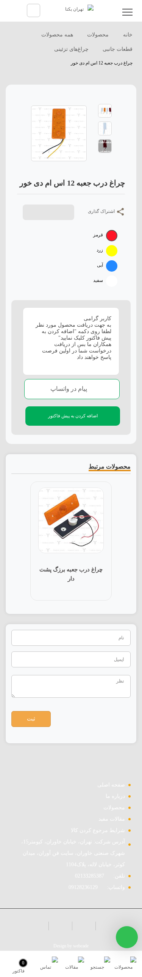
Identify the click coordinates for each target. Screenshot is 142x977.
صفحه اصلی (111, 785)
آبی (100, 265)
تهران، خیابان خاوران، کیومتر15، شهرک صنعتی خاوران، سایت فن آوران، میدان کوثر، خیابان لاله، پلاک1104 (73, 853)
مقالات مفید (111, 819)
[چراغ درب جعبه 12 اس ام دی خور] (104, 110)
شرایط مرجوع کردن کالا (98, 830)
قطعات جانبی (118, 49)
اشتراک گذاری (102, 211)
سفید (98, 280)
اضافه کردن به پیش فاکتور (73, 415)
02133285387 (89, 876)
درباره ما (115, 796)
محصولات (98, 35)
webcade (81, 946)
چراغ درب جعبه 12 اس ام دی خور (102, 63)
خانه (127, 35)
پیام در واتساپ (69, 388)
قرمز (98, 235)
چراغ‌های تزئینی (71, 49)
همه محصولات (57, 35)
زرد (100, 250)
